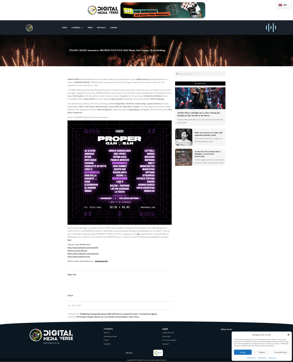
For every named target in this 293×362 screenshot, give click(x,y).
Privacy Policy (262, 358)
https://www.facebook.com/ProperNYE (83, 247)
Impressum (272, 358)
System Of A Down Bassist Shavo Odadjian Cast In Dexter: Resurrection (207, 154)
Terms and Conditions (169, 340)
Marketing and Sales (110, 336)
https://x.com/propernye (77, 250)
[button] (288, 335)
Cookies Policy (251, 358)
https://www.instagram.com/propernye (83, 253)
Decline (262, 352)
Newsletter (107, 344)
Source (70, 295)
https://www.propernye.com (79, 256)
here (69, 240)
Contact (106, 340)
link (138, 234)
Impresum (165, 344)
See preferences (280, 352)
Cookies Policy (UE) (168, 332)
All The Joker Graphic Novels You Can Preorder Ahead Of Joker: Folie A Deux (108, 317)
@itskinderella (101, 261)
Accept (243, 352)
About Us (107, 332)
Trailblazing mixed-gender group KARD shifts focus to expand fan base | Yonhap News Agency (118, 314)
